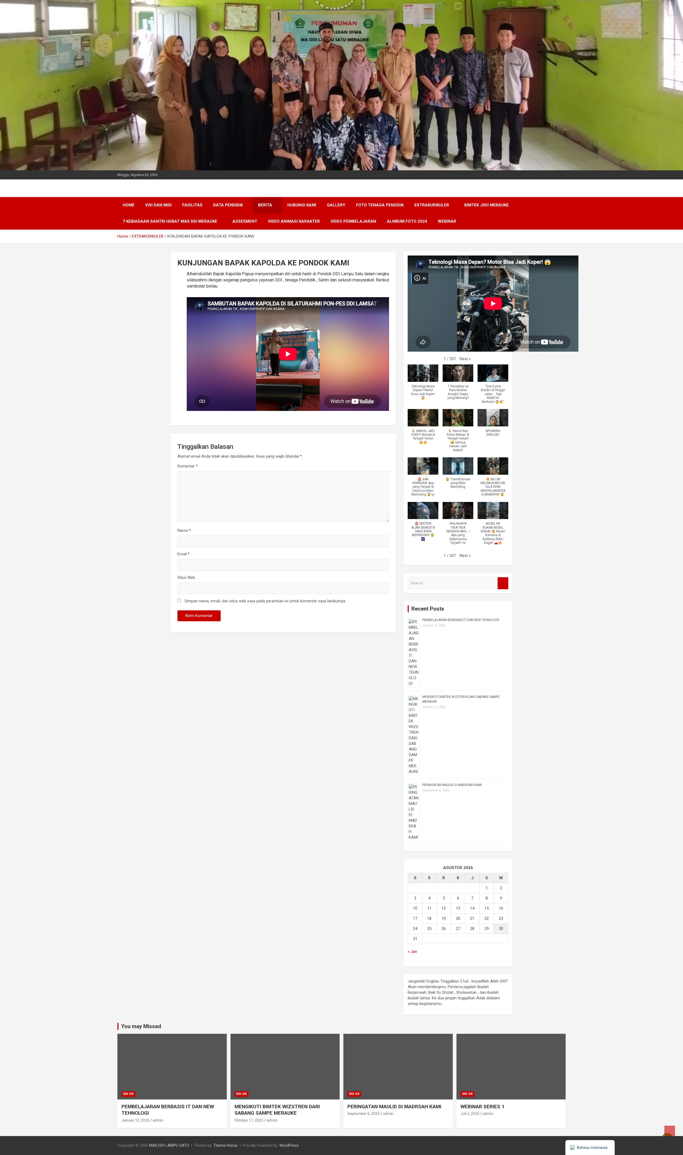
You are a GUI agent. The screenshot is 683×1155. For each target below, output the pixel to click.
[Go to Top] (669, 1131)
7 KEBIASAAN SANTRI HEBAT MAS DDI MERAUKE (170, 221)
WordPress (289, 1145)
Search (503, 583)
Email (183, 554)
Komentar (187, 466)
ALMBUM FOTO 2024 (407, 221)
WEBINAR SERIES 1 (482, 1106)
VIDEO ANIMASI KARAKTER (294, 221)
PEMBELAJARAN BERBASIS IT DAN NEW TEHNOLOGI (460, 620)
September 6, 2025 (363, 1113)
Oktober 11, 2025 (249, 1120)
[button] (465, 359)
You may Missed (141, 1026)
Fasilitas (192, 205)
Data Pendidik (228, 205)
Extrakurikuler (431, 205)
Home (128, 205)
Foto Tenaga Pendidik (380, 205)
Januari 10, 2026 (135, 1120)
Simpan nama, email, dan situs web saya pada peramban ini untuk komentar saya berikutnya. (265, 601)
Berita (265, 205)
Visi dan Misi (158, 205)
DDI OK (128, 1094)
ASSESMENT (244, 221)
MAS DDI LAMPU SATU (169, 1145)
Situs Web (186, 577)
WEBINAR (447, 221)
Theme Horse (225, 1145)
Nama (184, 530)
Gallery (336, 205)
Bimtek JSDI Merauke (486, 205)
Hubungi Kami (301, 205)
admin (158, 1120)
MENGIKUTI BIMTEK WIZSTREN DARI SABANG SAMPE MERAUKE (277, 1109)
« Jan (412, 951)
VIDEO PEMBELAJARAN (353, 221)
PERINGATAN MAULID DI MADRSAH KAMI (452, 785)
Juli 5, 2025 (469, 1113)
